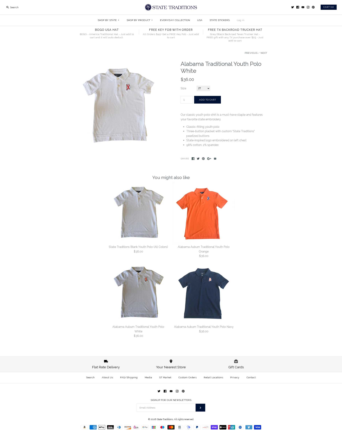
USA (200, 20)
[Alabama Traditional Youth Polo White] (118, 62)
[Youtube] (303, 7)
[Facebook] (297, 7)
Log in (240, 20)
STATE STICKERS (220, 20)
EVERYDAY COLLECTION (175, 20)
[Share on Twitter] (198, 158)
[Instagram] (308, 7)
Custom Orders (187, 377)
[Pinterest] (313, 7)
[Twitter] (292, 7)
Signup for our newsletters (171, 400)
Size (183, 88)
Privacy (234, 377)
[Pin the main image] (203, 158)
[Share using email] (215, 158)
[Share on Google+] (209, 158)
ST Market (165, 377)
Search (90, 377)
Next (264, 53)
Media (148, 377)
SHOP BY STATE (108, 20)
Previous (251, 53)
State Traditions (165, 419)
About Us (107, 377)
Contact (251, 377)
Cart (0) (328, 7)
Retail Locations (213, 377)
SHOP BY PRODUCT (140, 20)
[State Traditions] (171, 5)
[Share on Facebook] (193, 158)
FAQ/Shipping (129, 377)
